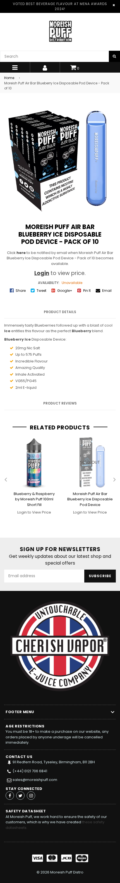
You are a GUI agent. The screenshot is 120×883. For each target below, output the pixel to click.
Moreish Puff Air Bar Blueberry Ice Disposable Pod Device (90, 499)
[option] (32, 480)
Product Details (60, 311)
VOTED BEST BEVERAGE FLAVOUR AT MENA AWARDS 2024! (60, 6)
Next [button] (114, 480)
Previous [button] (5, 480)
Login (41, 273)
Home (9, 77)
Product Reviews (60, 403)
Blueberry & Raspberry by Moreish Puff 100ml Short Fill (34, 499)
